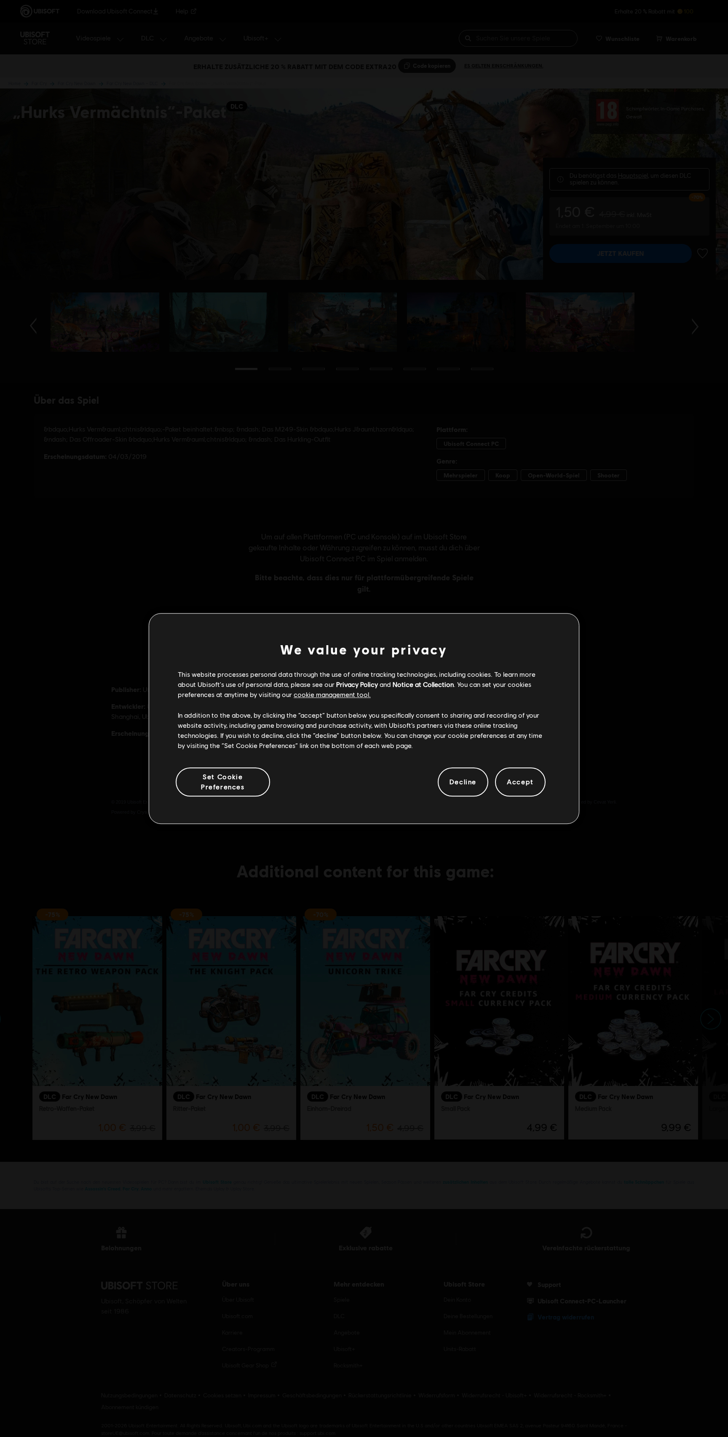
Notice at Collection (423, 684)
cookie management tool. (332, 695)
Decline (463, 782)
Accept (520, 782)
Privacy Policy (357, 684)
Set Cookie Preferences (223, 781)
